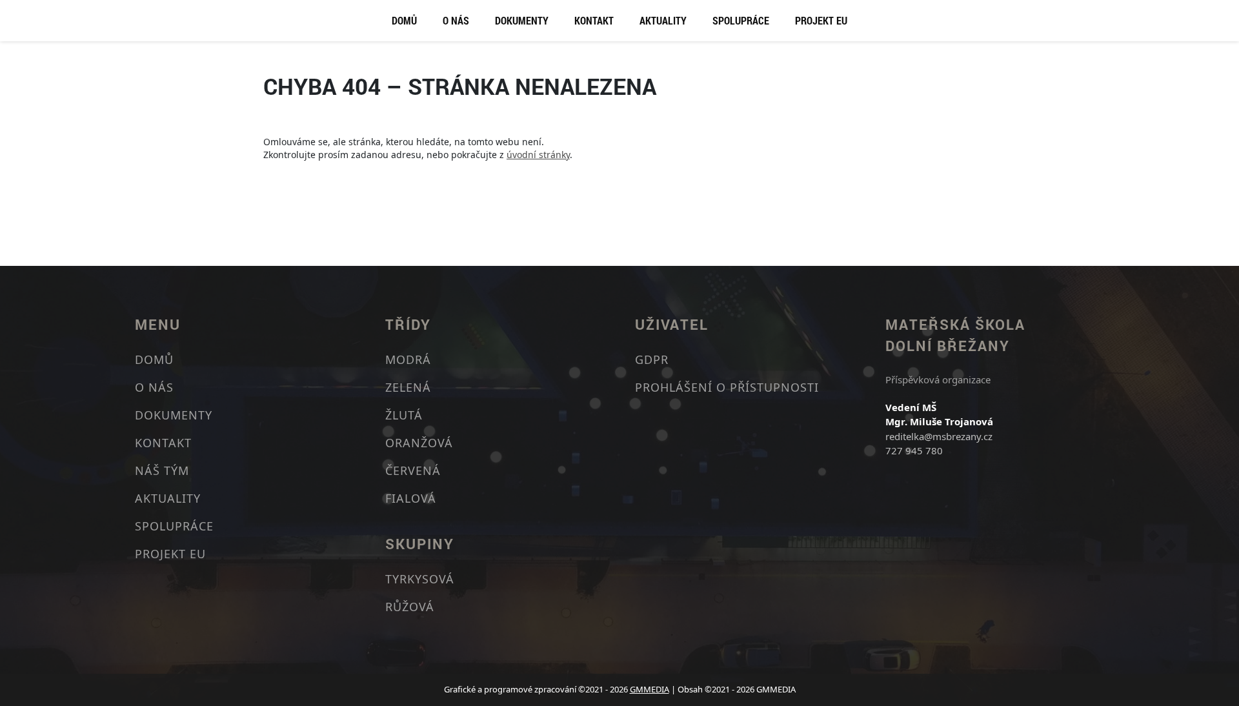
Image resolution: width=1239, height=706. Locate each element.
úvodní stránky (538, 154)
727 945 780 (914, 450)
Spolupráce (740, 20)
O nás (456, 20)
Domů (404, 20)
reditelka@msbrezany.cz (938, 436)
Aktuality (663, 20)
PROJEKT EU (821, 20)
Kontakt (594, 20)
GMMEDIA (649, 689)
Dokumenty (522, 20)
